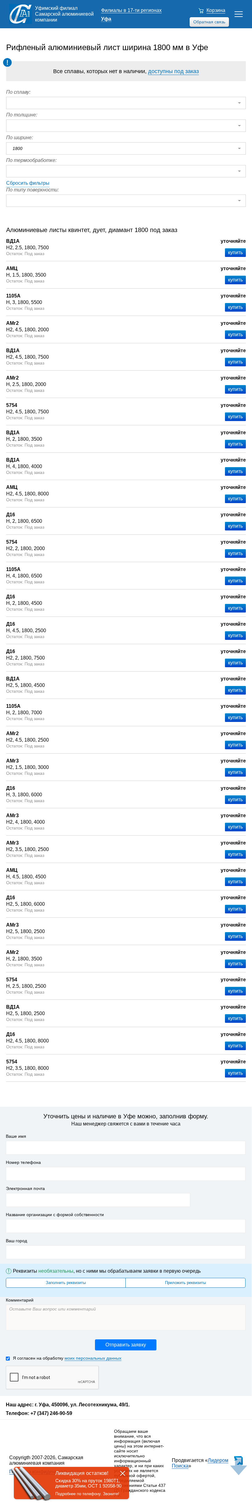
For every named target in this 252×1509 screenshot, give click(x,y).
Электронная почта (25, 1188)
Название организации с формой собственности (55, 1214)
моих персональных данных (93, 1358)
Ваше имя (16, 1136)
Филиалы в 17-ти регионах (131, 10)
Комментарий (19, 1300)
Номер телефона (23, 1162)
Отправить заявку (125, 1344)
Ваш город (16, 1240)
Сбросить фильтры (27, 183)
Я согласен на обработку (67, 1358)
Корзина (216, 10)
